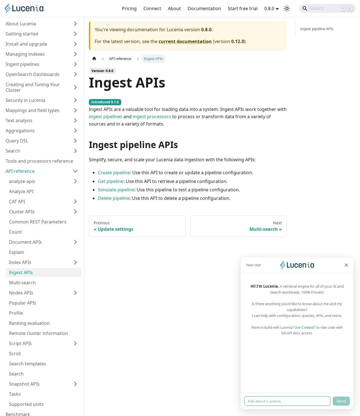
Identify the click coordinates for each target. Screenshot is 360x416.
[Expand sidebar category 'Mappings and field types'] (75, 110)
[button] (44, 181)
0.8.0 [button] (269, 8)
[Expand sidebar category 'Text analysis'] (75, 120)
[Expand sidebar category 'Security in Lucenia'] (75, 100)
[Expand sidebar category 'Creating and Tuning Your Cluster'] (75, 87)
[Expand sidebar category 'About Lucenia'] (75, 23)
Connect (152, 8)
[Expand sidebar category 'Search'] (75, 150)
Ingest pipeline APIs (316, 28)
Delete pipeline (114, 198)
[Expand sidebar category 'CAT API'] (75, 201)
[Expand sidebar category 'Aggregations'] (75, 130)
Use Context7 (305, 327)
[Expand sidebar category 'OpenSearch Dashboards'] (75, 74)
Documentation (204, 8)
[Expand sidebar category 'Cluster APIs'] (75, 211)
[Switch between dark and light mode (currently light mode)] (286, 8)
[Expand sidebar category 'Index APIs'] (75, 262)
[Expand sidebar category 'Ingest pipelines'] (75, 64)
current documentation (185, 41)
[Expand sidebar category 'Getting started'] (75, 33)
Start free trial (243, 8)
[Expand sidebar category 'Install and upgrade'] (75, 43)
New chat (253, 265)
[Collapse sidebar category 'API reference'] (75, 171)
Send (341, 401)
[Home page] (94, 58)
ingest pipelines (105, 116)
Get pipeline (110, 181)
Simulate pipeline (116, 190)
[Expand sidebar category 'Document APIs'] (75, 242)
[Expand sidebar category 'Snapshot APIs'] (75, 383)
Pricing (129, 8)
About (174, 8)
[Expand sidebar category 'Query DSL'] (75, 140)
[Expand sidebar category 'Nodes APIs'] (75, 292)
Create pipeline (114, 172)
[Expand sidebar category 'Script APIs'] (75, 343)
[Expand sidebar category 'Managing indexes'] (75, 54)
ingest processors (152, 116)
